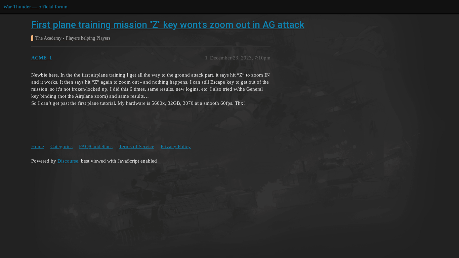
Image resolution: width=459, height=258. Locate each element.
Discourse (67, 161)
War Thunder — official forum (35, 6)
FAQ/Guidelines (96, 146)
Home (37, 146)
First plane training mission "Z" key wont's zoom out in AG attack (167, 24)
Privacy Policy (176, 146)
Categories (61, 146)
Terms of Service (136, 146)
